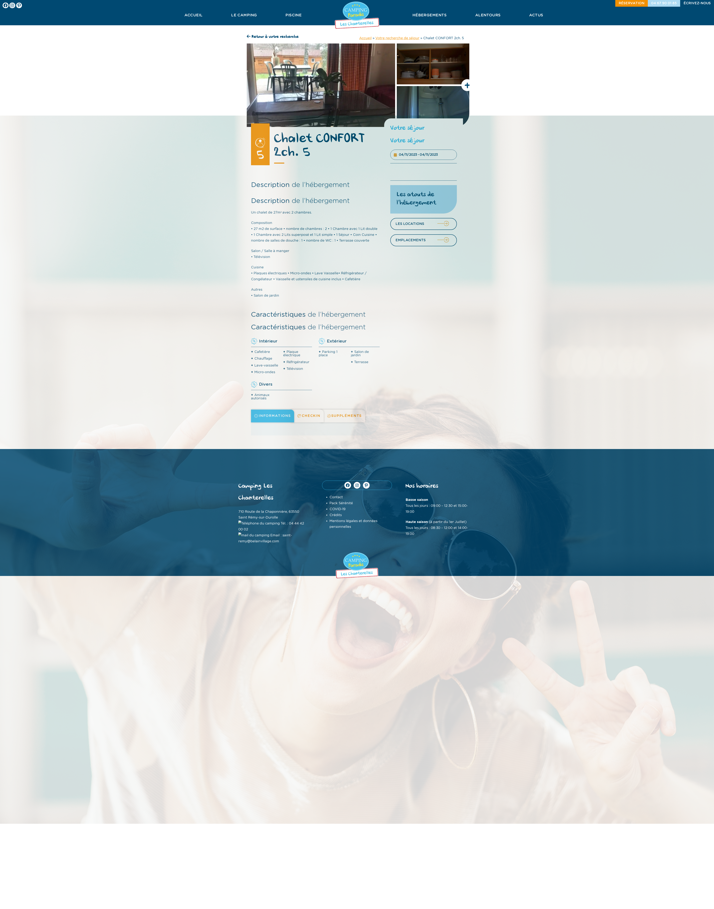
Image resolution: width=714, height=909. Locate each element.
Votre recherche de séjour (397, 38)
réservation (631, 3)
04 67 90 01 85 (664, 3)
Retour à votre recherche (274, 37)
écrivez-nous (697, 3)
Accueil (365, 38)
